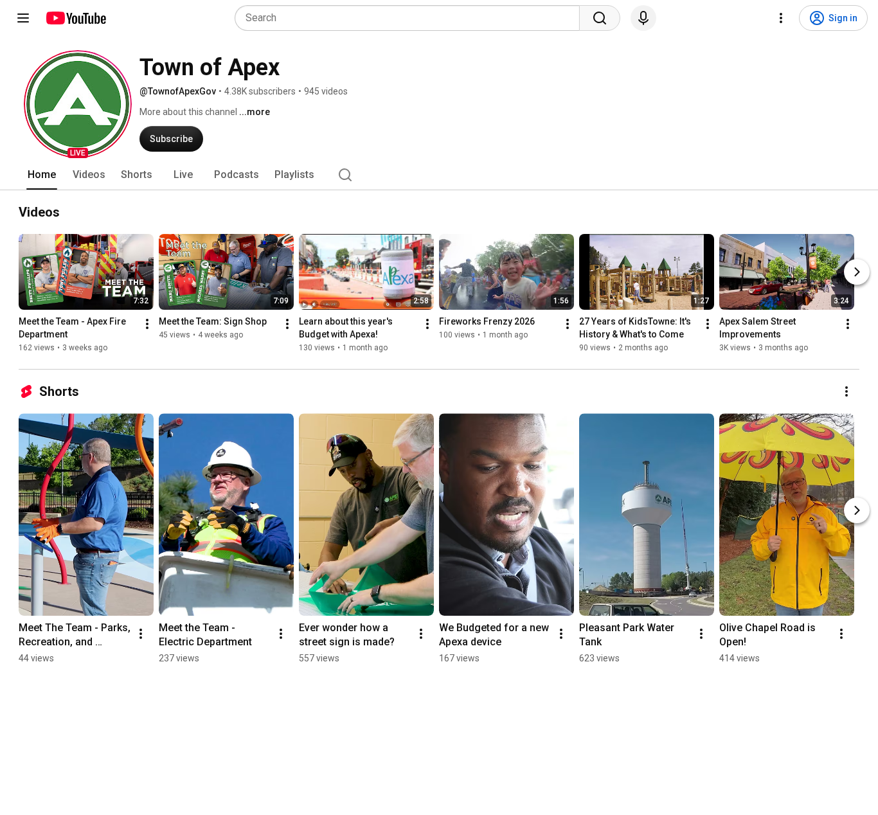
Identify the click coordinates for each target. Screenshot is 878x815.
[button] (77, 104)
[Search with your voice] (643, 18)
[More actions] (147, 324)
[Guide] (23, 18)
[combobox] (411, 18)
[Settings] (781, 18)
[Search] (599, 18)
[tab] (41, 174)
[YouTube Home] (75, 18)
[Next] (857, 272)
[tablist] (439, 174)
